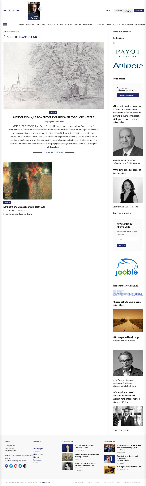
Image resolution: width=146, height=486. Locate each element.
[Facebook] (5, 10)
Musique (116, 24)
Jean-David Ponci (57, 121)
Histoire (78, 24)
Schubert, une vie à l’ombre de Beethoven (24, 206)
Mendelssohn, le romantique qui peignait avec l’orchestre (53, 117)
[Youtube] (18, 10)
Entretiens (41, 24)
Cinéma (108, 24)
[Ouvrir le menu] (5, 24)
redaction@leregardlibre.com (23, 456)
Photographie (127, 24)
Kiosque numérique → (123, 31)
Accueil (21, 24)
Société (60, 24)
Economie (68, 24)
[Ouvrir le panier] (138, 24)
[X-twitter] (9, 10)
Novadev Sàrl (46, 482)
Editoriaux (30, 24)
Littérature (99, 24)
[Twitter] (11, 466)
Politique (51, 24)
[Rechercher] (133, 24)
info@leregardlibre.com (18, 461)
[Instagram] (13, 10)
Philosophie (88, 24)
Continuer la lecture (53, 152)
